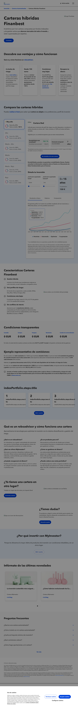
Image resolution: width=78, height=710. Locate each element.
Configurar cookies (57, 700)
